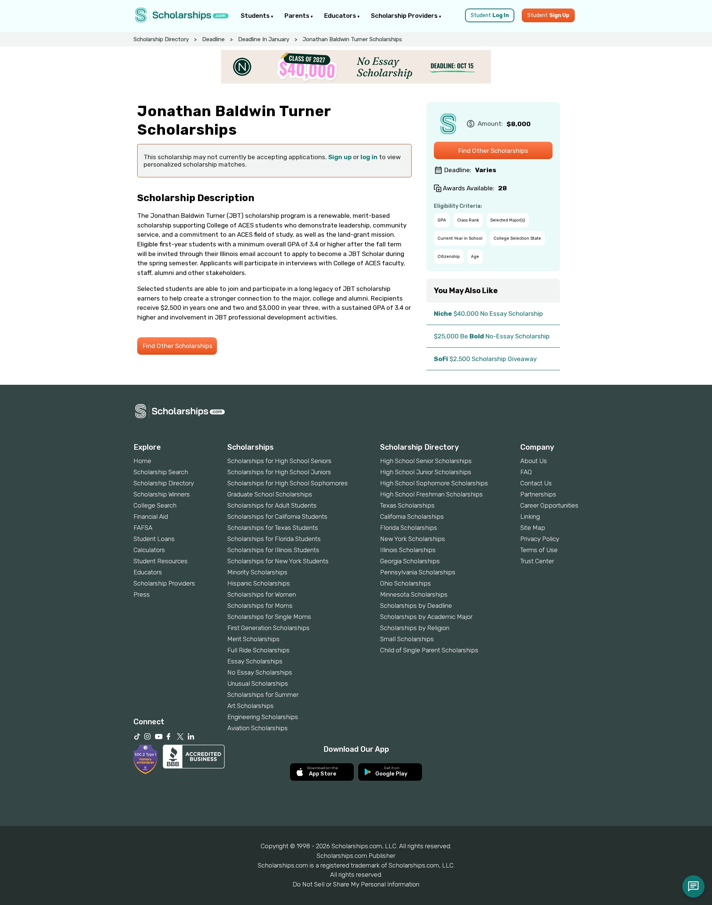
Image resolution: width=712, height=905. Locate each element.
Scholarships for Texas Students (272, 527)
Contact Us (536, 483)
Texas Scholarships (407, 505)
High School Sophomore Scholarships (434, 483)
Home (142, 461)
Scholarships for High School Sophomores (287, 483)
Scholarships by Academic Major (426, 616)
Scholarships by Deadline (416, 605)
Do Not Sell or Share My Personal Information (356, 884)
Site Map (532, 527)
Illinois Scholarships (408, 550)
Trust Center (537, 561)
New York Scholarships (412, 538)
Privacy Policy (539, 538)
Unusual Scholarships (257, 683)
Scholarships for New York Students (278, 561)
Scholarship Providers (405, 15)
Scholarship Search (161, 472)
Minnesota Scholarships (414, 594)
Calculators (149, 550)
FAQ (526, 472)
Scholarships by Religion (414, 628)
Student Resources (161, 561)
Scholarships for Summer (263, 694)
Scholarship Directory (161, 39)
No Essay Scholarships (259, 672)
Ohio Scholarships (405, 583)
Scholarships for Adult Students (272, 505)
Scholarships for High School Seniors (279, 461)
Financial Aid (151, 516)
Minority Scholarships (257, 572)
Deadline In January (263, 39)
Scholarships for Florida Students (274, 538)
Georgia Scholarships (410, 561)
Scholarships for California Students (277, 516)
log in (369, 157)
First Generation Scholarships (268, 628)
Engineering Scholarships (262, 717)
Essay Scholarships (255, 661)
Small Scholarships (407, 639)
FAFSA (143, 527)
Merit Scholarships (253, 639)
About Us (533, 461)
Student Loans (154, 538)
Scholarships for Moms (260, 605)
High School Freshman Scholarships (431, 494)
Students (256, 15)
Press (142, 594)
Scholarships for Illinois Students (273, 550)
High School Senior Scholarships (426, 461)
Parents (297, 15)
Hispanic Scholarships (258, 583)
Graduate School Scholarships (269, 494)
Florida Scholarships (408, 527)
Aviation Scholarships (257, 728)
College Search (155, 505)
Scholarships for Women (261, 594)
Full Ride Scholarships (258, 650)
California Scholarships (412, 516)
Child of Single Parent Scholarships (429, 650)
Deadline (213, 39)
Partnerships (538, 494)
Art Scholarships (250, 705)
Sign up (340, 157)
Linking (530, 516)
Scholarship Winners (162, 494)
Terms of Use (539, 550)
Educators (340, 15)
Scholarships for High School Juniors (279, 472)
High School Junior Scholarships (425, 472)
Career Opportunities (549, 505)
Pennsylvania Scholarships (417, 572)
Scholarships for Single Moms (269, 616)
